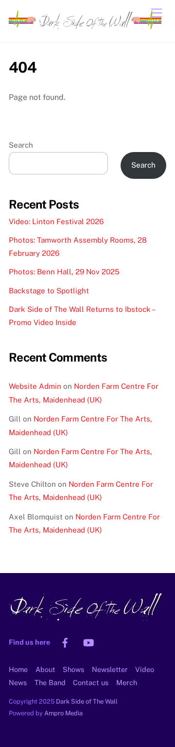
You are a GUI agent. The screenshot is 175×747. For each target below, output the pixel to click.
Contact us (90, 682)
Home (18, 669)
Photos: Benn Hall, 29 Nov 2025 (64, 272)
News (18, 682)
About (45, 669)
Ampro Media (63, 713)
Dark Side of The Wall (87, 701)
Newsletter (110, 669)
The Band (50, 682)
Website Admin (35, 386)
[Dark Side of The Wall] (85, 25)
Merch (126, 682)
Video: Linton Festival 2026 (56, 221)
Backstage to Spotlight (49, 291)
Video (144, 669)
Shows (73, 669)
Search (21, 145)
